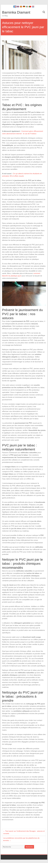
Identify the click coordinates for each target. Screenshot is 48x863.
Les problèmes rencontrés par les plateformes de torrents (21, 839)
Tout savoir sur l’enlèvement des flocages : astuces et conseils (24, 832)
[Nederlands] (33, 6)
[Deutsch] (24, 6)
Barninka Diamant (16, 12)
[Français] (15, 6)
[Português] (30, 6)
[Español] (21, 6)
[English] (18, 6)
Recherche (29, 847)
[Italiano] (27, 6)
